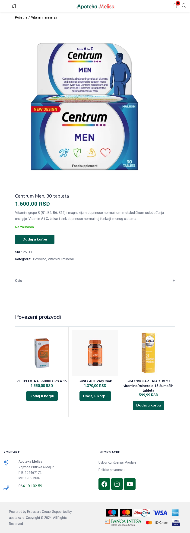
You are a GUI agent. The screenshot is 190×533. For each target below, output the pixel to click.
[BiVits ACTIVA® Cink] (95, 353)
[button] (174, 6)
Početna (21, 17)
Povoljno (39, 259)
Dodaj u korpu (34, 239)
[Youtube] (130, 484)
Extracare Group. (39, 512)
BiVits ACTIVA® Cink (95, 381)
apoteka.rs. (17, 518)
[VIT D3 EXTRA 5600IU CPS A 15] (42, 353)
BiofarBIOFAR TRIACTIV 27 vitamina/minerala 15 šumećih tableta (148, 386)
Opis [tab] (18, 281)
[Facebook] (104, 484)
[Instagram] (117, 484)
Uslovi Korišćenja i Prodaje (117, 462)
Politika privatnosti (111, 470)
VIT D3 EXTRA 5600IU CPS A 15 (41, 381)
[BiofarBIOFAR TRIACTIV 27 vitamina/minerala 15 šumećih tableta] (148, 353)
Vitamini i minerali (44, 17)
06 (21, 486)
